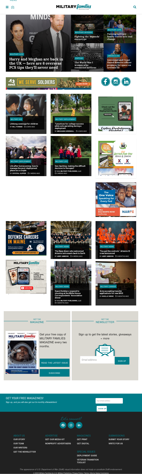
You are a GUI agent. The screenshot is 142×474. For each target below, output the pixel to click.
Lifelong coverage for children (24, 124)
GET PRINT (82, 439)
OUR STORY (19, 439)
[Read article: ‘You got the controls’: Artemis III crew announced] (116, 235)
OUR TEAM (18, 443)
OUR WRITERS (20, 447)
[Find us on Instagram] (71, 425)
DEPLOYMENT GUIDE (87, 455)
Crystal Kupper (19, 173)
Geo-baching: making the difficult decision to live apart (70, 167)
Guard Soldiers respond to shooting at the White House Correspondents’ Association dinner (68, 294)
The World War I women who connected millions (85, 65)
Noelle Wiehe (108, 296)
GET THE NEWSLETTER (24, 451)
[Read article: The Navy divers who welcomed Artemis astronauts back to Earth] (71, 235)
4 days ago (82, 131)
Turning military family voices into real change (119, 36)
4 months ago (62, 303)
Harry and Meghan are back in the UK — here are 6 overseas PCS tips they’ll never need (36, 63)
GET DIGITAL (83, 443)
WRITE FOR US (116, 443)
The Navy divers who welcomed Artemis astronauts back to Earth (70, 252)
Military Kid (16, 119)
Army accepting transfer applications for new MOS (111, 292)
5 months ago (123, 296)
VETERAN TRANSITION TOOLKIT (88, 461)
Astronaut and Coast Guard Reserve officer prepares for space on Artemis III (119, 64)
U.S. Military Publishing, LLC (69, 171)
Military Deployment (65, 119)
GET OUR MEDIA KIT (55, 439)
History (79, 58)
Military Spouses (83, 32)
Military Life (16, 54)
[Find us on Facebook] (63, 425)
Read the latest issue (54, 362)
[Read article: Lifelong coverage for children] (26, 108)
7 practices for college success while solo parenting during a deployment (69, 126)
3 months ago (123, 256)
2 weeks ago (34, 173)
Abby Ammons (63, 256)
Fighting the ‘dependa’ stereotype (87, 37)
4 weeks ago (77, 256)
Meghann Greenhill (65, 131)
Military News (62, 246)
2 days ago (30, 126)
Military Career (108, 286)
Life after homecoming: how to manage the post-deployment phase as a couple (24, 168)
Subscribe (54, 373)
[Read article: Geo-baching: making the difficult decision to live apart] (71, 150)
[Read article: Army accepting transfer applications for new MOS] (116, 275)
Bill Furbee (17, 127)
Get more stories (48, 185)
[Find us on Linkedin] (79, 425)
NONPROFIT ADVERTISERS (58, 443)
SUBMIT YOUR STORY (119, 439)
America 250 (113, 56)
